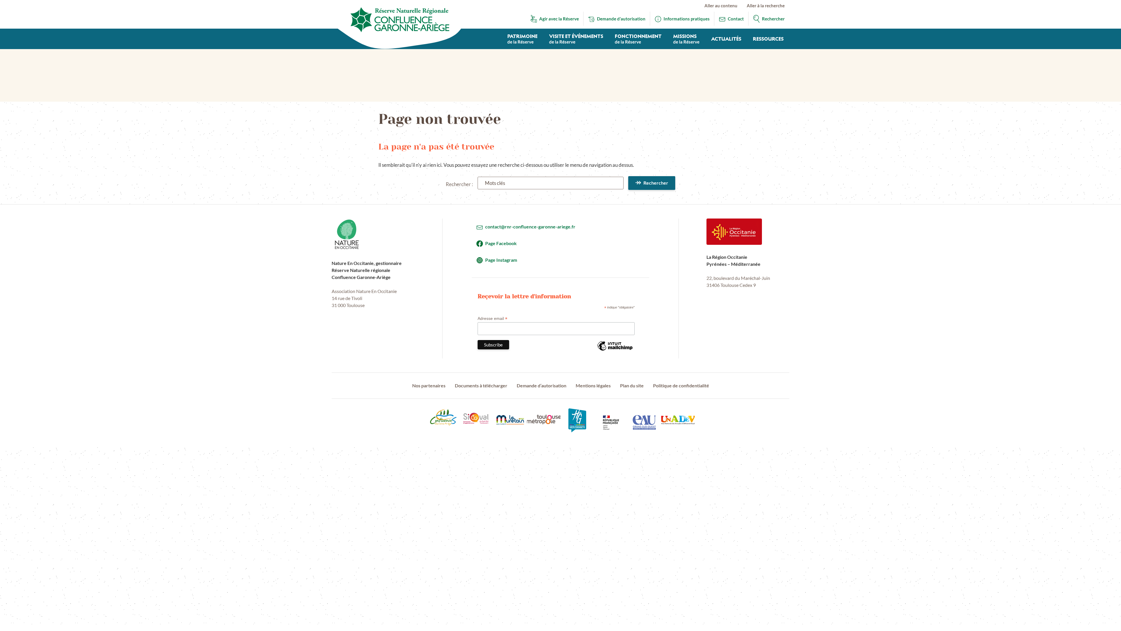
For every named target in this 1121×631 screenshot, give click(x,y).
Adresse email (492, 318)
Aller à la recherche (766, 5)
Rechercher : (459, 184)
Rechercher (655, 183)
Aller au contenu (720, 5)
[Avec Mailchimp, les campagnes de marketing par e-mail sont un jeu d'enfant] (614, 350)
